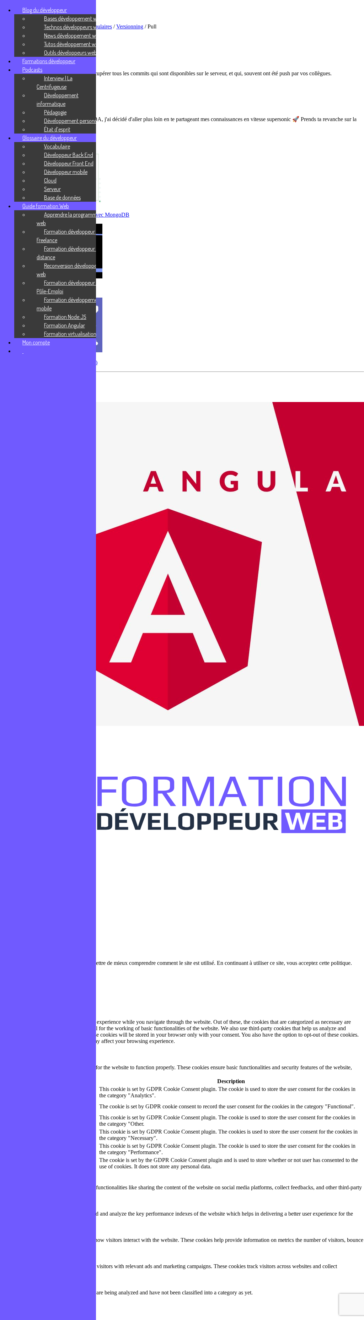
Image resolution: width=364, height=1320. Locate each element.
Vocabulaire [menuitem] (57, 146)
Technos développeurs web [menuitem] (73, 27)
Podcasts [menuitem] (32, 69)
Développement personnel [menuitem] (72, 120)
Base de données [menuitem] (62, 197)
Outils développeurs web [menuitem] (70, 52)
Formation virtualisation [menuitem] (70, 333)
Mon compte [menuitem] (36, 342)
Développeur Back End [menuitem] (68, 154)
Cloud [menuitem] (50, 180)
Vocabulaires (97, 26)
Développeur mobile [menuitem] (65, 171)
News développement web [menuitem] (72, 35)
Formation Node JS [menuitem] (65, 316)
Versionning (129, 26)
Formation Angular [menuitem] (64, 325)
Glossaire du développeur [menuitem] (49, 137)
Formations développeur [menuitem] (48, 61)
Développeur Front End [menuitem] (68, 163)
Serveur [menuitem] (52, 188)
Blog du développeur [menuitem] (44, 9)
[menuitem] (23, 350)
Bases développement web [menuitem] (73, 18)
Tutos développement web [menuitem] (72, 44)
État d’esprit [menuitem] (57, 129)
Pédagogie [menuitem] (55, 112)
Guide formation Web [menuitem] (45, 206)
